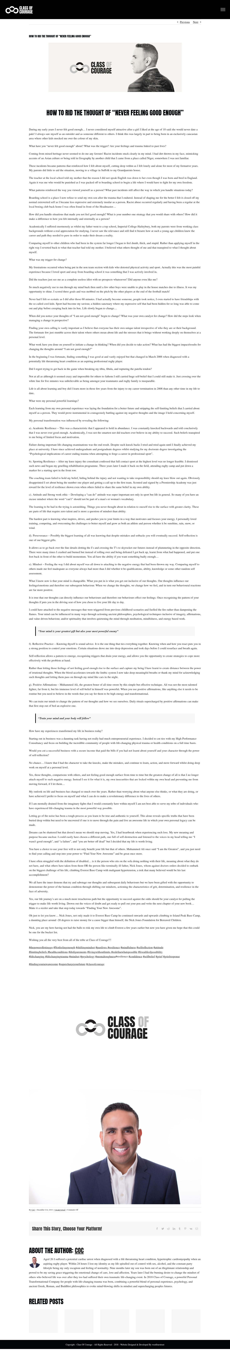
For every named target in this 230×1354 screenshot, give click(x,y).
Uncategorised (60, 1209)
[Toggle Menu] (223, 9)
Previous (185, 22)
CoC (33, 1209)
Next (195, 22)
